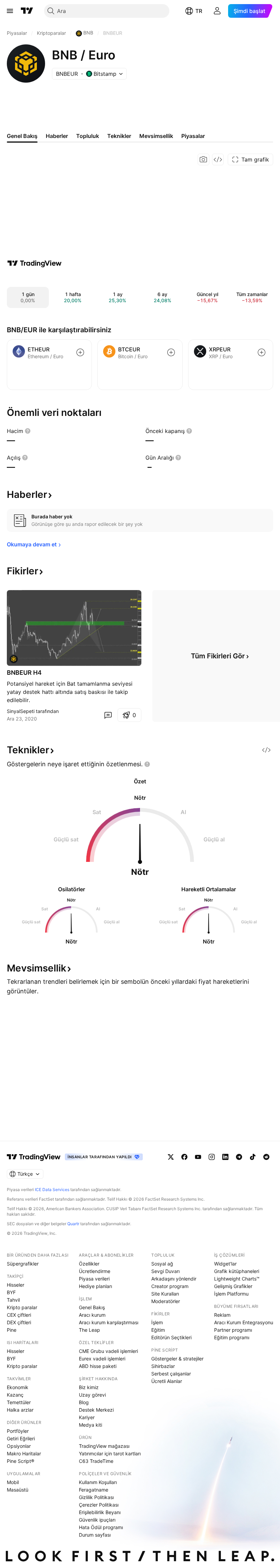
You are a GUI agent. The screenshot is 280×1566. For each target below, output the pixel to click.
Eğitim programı (231, 1337)
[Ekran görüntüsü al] (203, 159)
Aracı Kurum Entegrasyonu (243, 1322)
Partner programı (233, 1330)
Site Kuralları (165, 1294)
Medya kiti (90, 1425)
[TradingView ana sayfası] (27, 11)
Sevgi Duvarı (165, 1271)
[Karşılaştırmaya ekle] (80, 352)
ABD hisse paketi (97, 1366)
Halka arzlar (20, 1410)
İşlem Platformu (231, 1294)
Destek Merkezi (96, 1410)
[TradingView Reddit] (266, 1157)
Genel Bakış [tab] (22, 135)
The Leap (89, 1330)
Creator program (169, 1286)
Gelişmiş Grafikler (233, 1286)
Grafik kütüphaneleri (236, 1271)
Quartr (73, 1223)
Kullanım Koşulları (98, 1482)
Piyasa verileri (94, 1279)
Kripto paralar (22, 1307)
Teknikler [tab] (119, 135)
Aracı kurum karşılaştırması (108, 1322)
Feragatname (93, 1490)
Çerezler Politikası (98, 1505)
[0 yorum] (108, 715)
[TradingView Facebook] (184, 1157)
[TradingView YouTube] (198, 1157)
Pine (11, 1330)
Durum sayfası (95, 1535)
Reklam (222, 1315)
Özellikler (89, 1264)
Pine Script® (20, 1461)
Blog (84, 1402)
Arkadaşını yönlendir (173, 1279)
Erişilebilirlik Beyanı (100, 1512)
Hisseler (15, 1285)
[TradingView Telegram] (239, 1157)
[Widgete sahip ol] (218, 159)
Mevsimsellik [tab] (156, 135)
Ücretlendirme (94, 1271)
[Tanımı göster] (28, 431)
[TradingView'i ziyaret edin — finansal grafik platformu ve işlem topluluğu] (34, 263)
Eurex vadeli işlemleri (102, 1358)
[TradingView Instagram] (211, 1157)
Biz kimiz (89, 1387)
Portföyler (18, 1431)
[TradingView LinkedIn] (225, 1157)
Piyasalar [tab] (193, 135)
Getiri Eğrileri (21, 1438)
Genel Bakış (92, 1307)
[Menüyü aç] (10, 11)
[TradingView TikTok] (252, 1157)
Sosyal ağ (162, 1264)
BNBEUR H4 (24, 672)
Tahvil (13, 1300)
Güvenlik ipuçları (97, 1520)
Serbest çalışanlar (171, 1373)
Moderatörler (165, 1301)
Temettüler (19, 1402)
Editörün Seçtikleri (171, 1337)
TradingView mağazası (104, 1446)
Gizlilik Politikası (96, 1497)
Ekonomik (17, 1387)
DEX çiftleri (19, 1322)
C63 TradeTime (96, 1461)
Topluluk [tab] (87, 135)
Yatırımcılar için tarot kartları (110, 1453)
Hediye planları (95, 1286)
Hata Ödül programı (101, 1527)
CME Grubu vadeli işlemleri (108, 1351)
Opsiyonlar (19, 1446)
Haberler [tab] (57, 135)
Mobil (13, 1482)
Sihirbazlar (163, 1366)
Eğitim (158, 1330)
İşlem (157, 1322)
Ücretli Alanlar (166, 1381)
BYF (11, 1292)
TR (198, 11)
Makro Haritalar (24, 1453)
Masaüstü (17, 1490)
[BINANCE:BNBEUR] (14, 659)
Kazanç (15, 1395)
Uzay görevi (92, 1395)
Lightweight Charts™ (237, 1279)
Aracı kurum (92, 1315)
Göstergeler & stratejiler (177, 1358)
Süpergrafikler (23, 1264)
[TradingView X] (171, 1157)
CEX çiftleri (19, 1315)
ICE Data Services (52, 1189)
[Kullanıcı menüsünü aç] (217, 11)
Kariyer (87, 1417)
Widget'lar (225, 1264)
